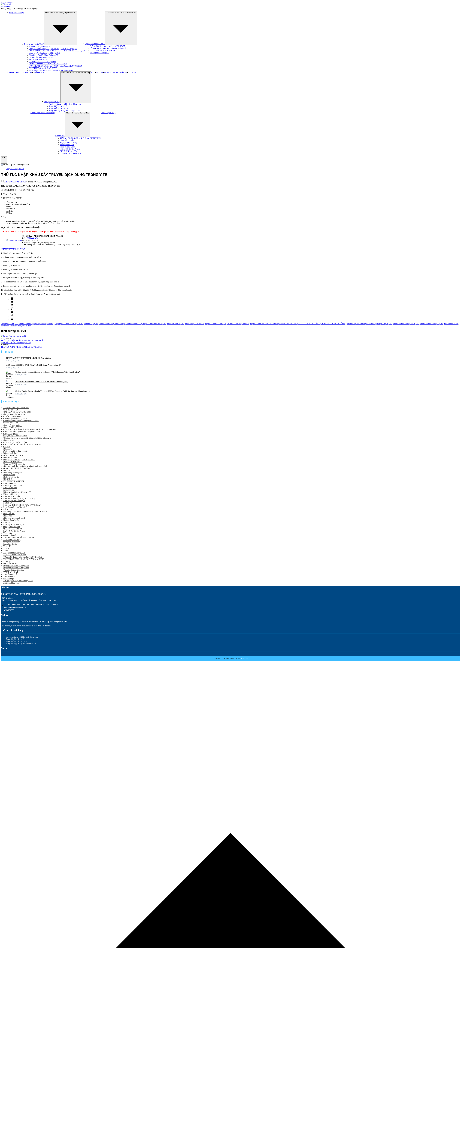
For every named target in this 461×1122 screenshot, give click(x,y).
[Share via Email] (12, 320)
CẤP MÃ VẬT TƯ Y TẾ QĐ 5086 (42, 62)
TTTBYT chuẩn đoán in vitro (14, 555)
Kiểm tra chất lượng (67, 147)
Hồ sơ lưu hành (9, 475)
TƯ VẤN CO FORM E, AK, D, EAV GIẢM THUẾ (80, 138)
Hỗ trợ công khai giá (11, 477)
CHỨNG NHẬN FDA (69, 151)
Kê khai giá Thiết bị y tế (38, 59)
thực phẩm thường (10, 544)
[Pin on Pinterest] (12, 309)
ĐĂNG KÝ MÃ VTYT (12, 462)
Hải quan (6, 470)
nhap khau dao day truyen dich (202, 324)
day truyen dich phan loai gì (23, 324)
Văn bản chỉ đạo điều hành (13, 570)
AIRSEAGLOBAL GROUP (15, 182)
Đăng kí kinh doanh (10, 453)
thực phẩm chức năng (11, 542)
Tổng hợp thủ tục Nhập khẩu (14, 553)
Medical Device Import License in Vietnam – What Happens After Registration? (47, 372)
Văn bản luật (50, 113)
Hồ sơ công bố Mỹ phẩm (12, 473)
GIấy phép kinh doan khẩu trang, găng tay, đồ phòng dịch (25, 466)
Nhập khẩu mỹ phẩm (11, 520)
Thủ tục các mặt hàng (52, 102)
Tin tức (6, 550)
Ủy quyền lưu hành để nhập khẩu (16, 568)
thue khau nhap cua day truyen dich (411, 324)
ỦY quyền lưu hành (10, 563)
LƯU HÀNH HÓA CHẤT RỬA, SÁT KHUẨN (22, 505)
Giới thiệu (20, 13)
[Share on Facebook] (12, 299)
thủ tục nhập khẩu (10, 535)
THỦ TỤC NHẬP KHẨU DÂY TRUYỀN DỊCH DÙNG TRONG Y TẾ (313, 324)
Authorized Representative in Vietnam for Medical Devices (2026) (41, 382)
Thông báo (7, 533)
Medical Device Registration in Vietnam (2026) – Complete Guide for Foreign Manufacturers (52, 391)
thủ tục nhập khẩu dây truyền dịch (246, 324)
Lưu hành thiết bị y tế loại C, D (15, 507)
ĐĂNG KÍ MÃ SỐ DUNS (70, 153)
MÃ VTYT (7, 509)
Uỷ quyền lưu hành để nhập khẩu (16, 566)
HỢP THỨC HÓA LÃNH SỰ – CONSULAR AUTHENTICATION (55, 66)
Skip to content (6, 2)
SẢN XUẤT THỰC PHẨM (14, 531)
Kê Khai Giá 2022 (10, 483)
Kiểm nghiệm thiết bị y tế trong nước (17, 492)
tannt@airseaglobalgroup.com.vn (16, 607)
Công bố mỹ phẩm (67, 140)
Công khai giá (8, 440)
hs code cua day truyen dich (161, 324)
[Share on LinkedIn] (12, 306)
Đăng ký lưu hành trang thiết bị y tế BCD (45, 53)
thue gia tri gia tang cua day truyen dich (357, 324)
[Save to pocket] (12, 313)
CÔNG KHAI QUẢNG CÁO (15, 442)
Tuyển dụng (110, 113)
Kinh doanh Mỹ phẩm (11, 496)
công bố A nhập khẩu (11, 425)
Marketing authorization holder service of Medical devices (51, 70)
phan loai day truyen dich (223, 324)
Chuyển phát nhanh (37, 113)
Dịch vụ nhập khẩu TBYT (34, 44)
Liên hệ (103, 113)
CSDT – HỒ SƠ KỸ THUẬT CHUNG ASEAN (48, 64)
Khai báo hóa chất (67, 145)
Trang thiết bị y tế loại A (58, 106)
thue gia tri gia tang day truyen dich (385, 324)
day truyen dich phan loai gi (44, 324)
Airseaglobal (6, 6)
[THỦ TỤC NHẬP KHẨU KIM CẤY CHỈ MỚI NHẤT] (13, 336)
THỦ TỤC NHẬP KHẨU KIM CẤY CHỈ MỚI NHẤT (22, 340)
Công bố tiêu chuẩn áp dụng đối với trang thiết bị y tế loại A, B (53, 49)
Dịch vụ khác (60, 136)
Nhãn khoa (7, 516)
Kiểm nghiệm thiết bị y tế (99, 53)
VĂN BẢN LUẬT (10, 572)
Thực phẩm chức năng (68, 142)
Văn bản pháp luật (10, 574)
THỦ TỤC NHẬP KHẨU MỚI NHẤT (18, 537)
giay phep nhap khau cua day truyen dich (107, 324)
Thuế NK (7, 546)
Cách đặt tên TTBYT (11, 410)
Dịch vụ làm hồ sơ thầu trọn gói (41, 57)
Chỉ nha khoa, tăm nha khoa (14, 414)
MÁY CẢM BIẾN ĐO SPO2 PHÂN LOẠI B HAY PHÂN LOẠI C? (33, 365)
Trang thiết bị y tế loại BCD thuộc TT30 (64, 110)
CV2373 (6, 447)
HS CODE (101, 72)
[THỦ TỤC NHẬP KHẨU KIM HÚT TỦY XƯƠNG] (16, 343)
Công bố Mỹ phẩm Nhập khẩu (15, 436)
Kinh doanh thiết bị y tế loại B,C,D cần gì (19, 498)
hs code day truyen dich (181, 324)
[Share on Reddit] (12, 316)
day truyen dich (7, 324)
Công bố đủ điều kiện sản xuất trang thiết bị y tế (108, 48)
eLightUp (244, 658)
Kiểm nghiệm (8, 490)
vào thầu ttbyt (8, 579)
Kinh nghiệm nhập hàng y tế (14, 501)
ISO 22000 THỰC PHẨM (70, 149)
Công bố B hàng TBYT (15, 169)
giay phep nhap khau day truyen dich (137, 324)
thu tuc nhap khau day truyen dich (272, 324)
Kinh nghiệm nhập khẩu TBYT (117, 72)
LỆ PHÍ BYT (8, 503)
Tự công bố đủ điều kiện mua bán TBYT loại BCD (22, 557)
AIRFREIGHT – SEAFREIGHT (21, 72)
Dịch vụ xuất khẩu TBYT (95, 44)
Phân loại (6, 522)
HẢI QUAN (39, 72)
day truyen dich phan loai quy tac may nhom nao (73, 324)
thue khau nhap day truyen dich (437, 324)
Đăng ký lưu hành (10, 457)
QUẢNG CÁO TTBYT (12, 529)
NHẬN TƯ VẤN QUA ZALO (13, 249)
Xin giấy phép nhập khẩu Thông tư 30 (43, 55)
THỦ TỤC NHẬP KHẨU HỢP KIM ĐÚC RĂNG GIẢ (28, 358)
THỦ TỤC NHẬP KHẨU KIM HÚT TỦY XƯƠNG (21, 347)
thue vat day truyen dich (22, 326)
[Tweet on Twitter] (12, 303)
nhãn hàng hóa (9, 514)
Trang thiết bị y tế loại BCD (59, 108)
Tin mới (94, 72)
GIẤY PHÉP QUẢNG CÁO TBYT (43, 68)
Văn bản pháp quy (10, 576)
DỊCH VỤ (7, 449)
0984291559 (9, 610)
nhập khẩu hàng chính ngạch (14, 518)
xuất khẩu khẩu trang (11, 583)
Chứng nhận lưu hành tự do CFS (102, 50)
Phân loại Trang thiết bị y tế (39, 46)
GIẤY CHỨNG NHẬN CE (14, 464)
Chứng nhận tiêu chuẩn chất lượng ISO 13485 (107, 46)
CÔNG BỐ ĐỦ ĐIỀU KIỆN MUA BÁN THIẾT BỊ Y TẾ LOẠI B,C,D (57, 51)
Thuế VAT (133, 72)
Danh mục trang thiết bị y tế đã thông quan (65, 104)
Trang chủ (13, 13)
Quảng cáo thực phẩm (11, 527)
